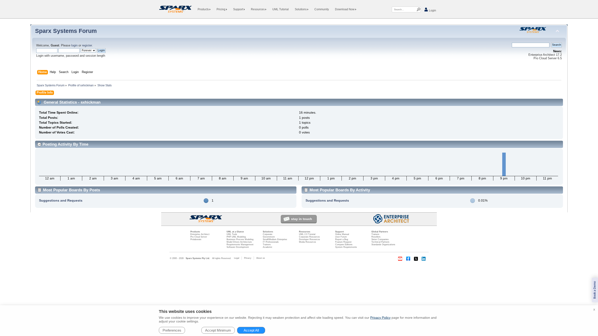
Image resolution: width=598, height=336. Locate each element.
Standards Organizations (383, 244)
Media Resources (307, 242)
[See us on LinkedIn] (424, 258)
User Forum (341, 237)
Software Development (238, 247)
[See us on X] (416, 258)
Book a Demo (595, 290)
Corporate (267, 234)
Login (432, 10)
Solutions (301, 9)
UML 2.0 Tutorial (307, 234)
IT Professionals (271, 242)
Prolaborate (195, 239)
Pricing (221, 9)
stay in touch (301, 219)
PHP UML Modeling (236, 237)
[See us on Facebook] (408, 258)
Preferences (172, 330)
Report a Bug (341, 239)
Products (204, 9)
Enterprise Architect (200, 234)
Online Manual (342, 234)
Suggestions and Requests (60, 200)
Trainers (267, 244)
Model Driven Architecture (239, 242)
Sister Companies (380, 239)
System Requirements (346, 247)
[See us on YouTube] (400, 258)
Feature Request (343, 242)
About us (260, 258)
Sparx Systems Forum (66, 31)
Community (321, 9)
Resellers (376, 237)
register (87, 45)
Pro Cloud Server (198, 237)
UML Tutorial (280, 9)
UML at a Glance (235, 232)
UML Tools (232, 234)
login (74, 45)
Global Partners (379, 232)
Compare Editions (343, 244)
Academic (267, 247)
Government (269, 237)
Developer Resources (309, 239)
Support (238, 9)
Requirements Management (240, 244)
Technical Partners (380, 242)
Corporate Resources (309, 237)
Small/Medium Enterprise (275, 239)
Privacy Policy (380, 317)
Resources (258, 9)
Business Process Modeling (240, 239)
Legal (236, 258)
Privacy (247, 258)
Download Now (345, 9)
